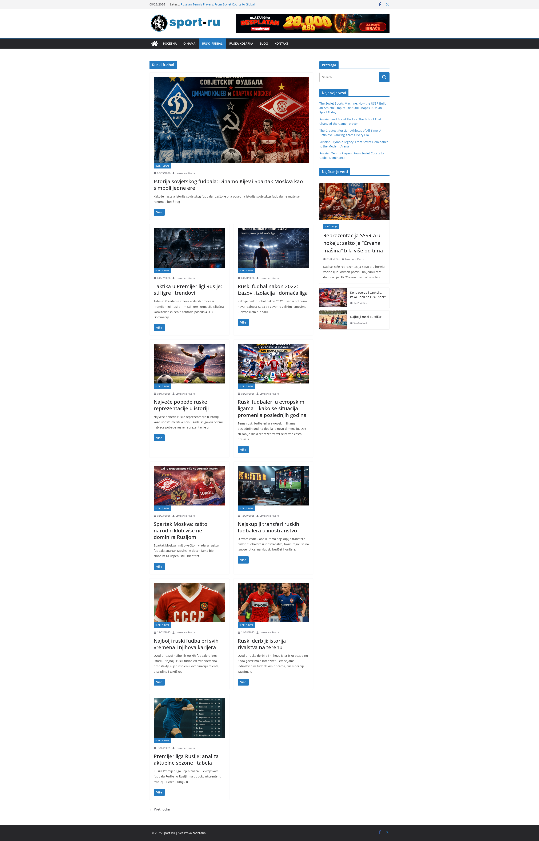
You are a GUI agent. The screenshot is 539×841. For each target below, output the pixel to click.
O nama (189, 43)
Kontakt (281, 43)
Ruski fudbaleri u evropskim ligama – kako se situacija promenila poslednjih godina (272, 408)
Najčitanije (331, 226)
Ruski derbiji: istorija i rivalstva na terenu (263, 644)
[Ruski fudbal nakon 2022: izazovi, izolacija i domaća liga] (273, 248)
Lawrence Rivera (185, 173)
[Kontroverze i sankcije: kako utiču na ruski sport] (333, 298)
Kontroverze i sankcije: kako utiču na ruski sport (368, 295)
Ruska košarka (241, 43)
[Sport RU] (154, 43)
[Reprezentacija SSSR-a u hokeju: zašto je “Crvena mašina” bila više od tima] (354, 201)
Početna (170, 43)
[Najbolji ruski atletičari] (333, 319)
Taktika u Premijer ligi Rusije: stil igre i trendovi (188, 289)
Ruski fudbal (212, 43)
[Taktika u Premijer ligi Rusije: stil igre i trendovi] (189, 248)
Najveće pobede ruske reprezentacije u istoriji (181, 405)
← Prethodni (159, 809)
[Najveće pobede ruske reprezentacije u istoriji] (189, 363)
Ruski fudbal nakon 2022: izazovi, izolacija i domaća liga (273, 289)
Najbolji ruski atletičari (366, 317)
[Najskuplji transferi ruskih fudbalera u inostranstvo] (273, 485)
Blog (264, 43)
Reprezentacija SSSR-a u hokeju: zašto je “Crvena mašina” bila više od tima (353, 243)
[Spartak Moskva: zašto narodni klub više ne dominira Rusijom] (189, 485)
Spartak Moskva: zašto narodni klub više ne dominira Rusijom (180, 530)
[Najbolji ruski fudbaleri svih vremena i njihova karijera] (189, 602)
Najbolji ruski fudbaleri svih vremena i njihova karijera (186, 644)
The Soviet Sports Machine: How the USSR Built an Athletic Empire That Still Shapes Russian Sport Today (352, 107)
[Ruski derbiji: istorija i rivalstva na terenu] (273, 602)
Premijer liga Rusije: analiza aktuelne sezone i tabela (186, 759)
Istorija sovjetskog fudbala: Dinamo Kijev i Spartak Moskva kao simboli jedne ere (228, 184)
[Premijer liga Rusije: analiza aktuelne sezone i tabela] (189, 718)
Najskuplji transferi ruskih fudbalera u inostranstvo (268, 527)
